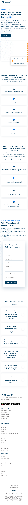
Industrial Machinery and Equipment (9, 433)
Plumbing (3, 439)
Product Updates (5, 458)
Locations (3, 465)
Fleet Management (5, 414)
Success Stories (5, 460)
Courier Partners (5, 450)
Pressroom (3, 471)
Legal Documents (14, 485)
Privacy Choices (14, 487)
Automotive (4, 426)
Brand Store (4, 475)
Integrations (4, 412)
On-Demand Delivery (6, 410)
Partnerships (4, 418)
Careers (3, 473)
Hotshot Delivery (5, 416)
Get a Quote (6, 35)
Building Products (5, 428)
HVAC (2, 431)
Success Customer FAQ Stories (8, 464)
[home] (6, 2)
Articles (3, 456)
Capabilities (4, 420)
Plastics (3, 437)
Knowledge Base (5, 462)
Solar (2, 442)
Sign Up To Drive (5, 448)
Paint (2, 435)
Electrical (3, 429)
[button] (25, 2)
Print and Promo (5, 440)
